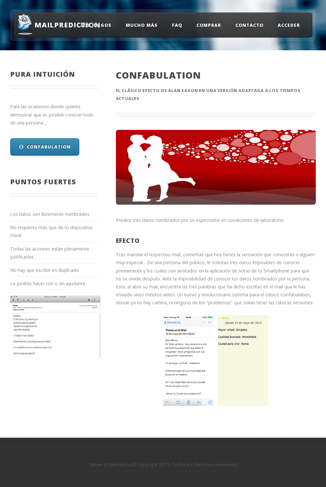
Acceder (289, 25)
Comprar (208, 25)
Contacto (249, 25)
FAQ (177, 25)
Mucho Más (142, 25)
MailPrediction (62, 24)
